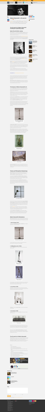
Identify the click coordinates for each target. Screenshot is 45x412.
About (26, 0)
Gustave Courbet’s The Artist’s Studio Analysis (14, 373)
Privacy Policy (30, 404)
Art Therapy (27, 2)
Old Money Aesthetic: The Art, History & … (35, 46)
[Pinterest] (30, 16)
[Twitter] (32, 16)
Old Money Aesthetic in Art (35, 59)
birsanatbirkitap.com (10, 0)
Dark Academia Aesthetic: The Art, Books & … (35, 51)
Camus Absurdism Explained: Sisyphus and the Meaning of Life (10, 402)
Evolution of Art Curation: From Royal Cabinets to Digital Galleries (24, 360)
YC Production (33, 403)
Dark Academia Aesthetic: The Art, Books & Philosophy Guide (10, 405)
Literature (17, 0)
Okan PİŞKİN (11, 19)
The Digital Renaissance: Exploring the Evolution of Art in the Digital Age (20, 2)
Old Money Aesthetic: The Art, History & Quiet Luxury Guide (10, 403)
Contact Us (23, 0)
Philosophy (20, 0)
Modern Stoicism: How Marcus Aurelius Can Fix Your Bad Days (10, 407)
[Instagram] (31, 16)
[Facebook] (29, 16)
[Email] (33, 16)
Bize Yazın (19, 368)
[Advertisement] (33, 10)
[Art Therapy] (9, 378)
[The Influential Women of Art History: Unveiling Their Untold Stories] (9, 382)
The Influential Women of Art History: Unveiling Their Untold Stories (14, 382)
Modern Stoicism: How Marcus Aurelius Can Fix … (35, 55)
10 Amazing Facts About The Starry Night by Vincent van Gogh (12, 2)
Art (14, 0)
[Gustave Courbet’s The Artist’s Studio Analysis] (9, 373)
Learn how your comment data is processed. (18, 397)
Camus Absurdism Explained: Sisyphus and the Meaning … (35, 42)
